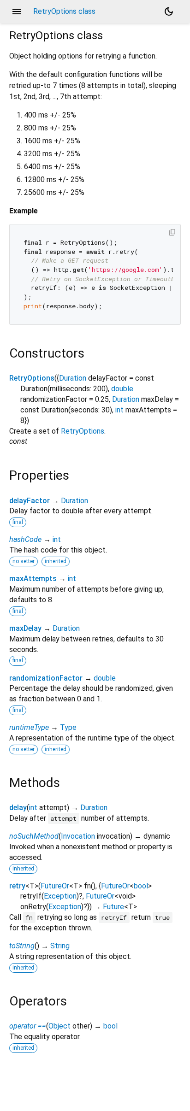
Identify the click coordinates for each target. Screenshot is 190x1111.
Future (113, 906)
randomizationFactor (46, 678)
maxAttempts (33, 578)
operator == (27, 1026)
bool (141, 886)
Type (68, 727)
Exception (60, 896)
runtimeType (29, 727)
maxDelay (25, 628)
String (60, 945)
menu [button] (16, 11)
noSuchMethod (34, 836)
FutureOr (55, 886)
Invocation (78, 836)
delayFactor (29, 500)
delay (18, 807)
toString (22, 945)
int (119, 410)
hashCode (25, 539)
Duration (72, 378)
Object (59, 1026)
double (122, 388)
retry (17, 886)
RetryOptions (31, 378)
